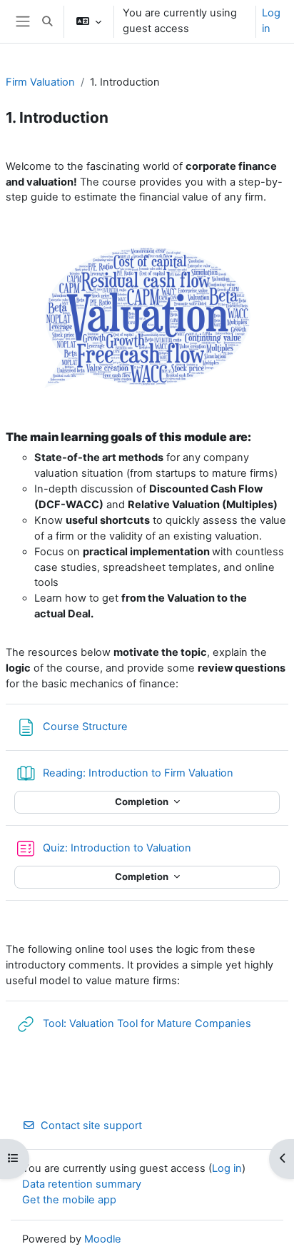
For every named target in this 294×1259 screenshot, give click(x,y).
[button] (47, 21)
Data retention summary (81, 1184)
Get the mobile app (69, 1199)
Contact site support (91, 1125)
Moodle (102, 1239)
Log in (271, 20)
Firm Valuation (40, 82)
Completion (143, 801)
